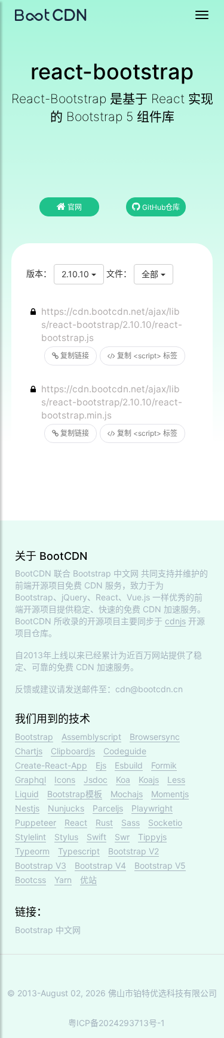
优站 (88, 880)
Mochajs (127, 794)
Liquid (27, 794)
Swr (122, 837)
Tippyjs (152, 837)
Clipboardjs (73, 751)
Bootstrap (34, 737)
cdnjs (175, 621)
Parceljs (108, 808)
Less (176, 779)
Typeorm (32, 851)
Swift (96, 837)
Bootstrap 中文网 (106, 573)
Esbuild (129, 765)
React (76, 822)
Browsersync (155, 737)
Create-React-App (51, 765)
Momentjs (170, 794)
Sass (130, 822)
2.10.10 (76, 274)
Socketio (165, 822)
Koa (123, 779)
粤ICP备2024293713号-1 (116, 1023)
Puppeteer (35, 822)
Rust (104, 822)
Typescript (79, 851)
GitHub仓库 (160, 207)
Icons (64, 779)
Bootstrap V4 (100, 865)
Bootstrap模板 (74, 794)
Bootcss (30, 880)
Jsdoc (96, 779)
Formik (164, 765)
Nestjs (27, 808)
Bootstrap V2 (133, 851)
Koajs (149, 779)
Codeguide (124, 751)
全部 (151, 274)
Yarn (63, 880)
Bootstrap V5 (160, 865)
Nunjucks (66, 808)
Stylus (66, 837)
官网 (74, 207)
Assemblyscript (91, 737)
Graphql (30, 779)
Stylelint (30, 837)
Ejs (101, 765)
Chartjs (28, 751)
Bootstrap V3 (40, 865)
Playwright (152, 808)
